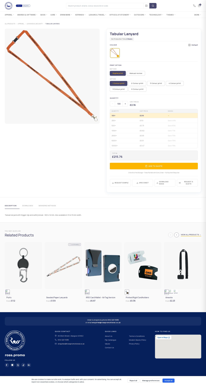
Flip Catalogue (110, 340)
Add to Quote (155, 166)
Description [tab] (11, 206)
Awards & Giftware (26, 15)
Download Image (164, 183)
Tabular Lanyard (52, 24)
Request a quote (188, 183)
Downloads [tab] (27, 206)
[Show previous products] (170, 235)
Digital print (118, 73)
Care (52, 15)
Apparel (8, 15)
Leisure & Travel (96, 15)
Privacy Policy (134, 344)
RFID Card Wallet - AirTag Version (100, 297)
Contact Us (109, 347)
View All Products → (191, 234)
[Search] (153, 5)
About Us (108, 336)
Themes (170, 15)
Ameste (169, 297)
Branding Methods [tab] (47, 206)
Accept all (169, 380)
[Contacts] (194, 6)
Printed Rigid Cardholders (137, 297)
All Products (10, 24)
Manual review (136, 73)
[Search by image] (146, 5)
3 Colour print (156, 83)
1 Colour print (118, 83)
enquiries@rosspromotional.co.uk (106, 322)
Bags (43, 15)
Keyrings (79, 15)
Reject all (133, 380)
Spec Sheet (144, 183)
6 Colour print (137, 89)
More (196, 15)
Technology (155, 15)
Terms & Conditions (137, 336)
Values (107, 344)
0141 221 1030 (113, 320)
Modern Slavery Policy (137, 340)
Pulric (9, 297)
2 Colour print (137, 83)
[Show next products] (176, 235)
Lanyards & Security (35, 24)
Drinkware (65, 15)
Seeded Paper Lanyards (57, 297)
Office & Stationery (119, 15)
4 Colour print (175, 83)
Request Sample (122, 183)
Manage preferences (151, 380)
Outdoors (139, 15)
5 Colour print (119, 89)
